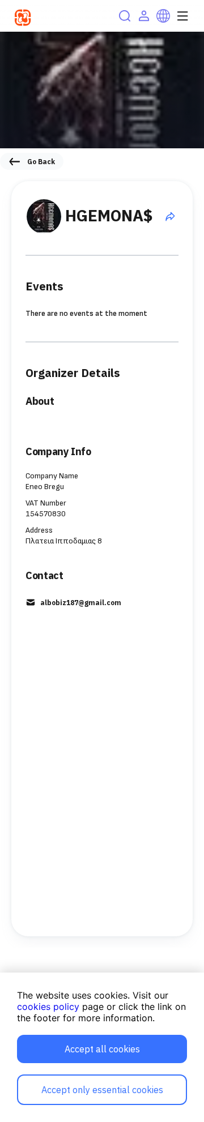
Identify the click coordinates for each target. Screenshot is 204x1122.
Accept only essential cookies (102, 1089)
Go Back (41, 161)
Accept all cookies (102, 1049)
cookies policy (48, 1006)
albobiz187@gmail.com (80, 602)
